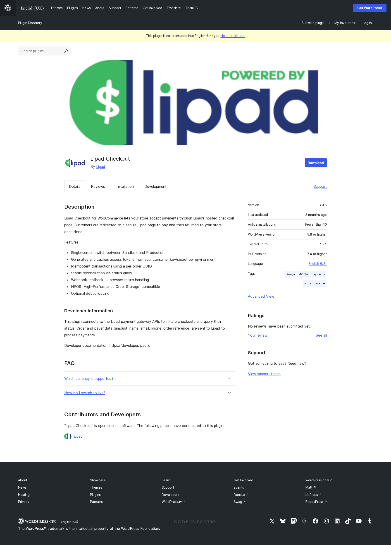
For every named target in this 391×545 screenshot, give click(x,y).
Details (74, 186)
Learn (166, 480)
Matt (310, 487)
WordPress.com (319, 480)
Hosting (24, 495)
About (22, 480)
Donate (241, 495)
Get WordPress (369, 8)
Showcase (98, 480)
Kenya (290, 274)
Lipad (100, 166)
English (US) (318, 263)
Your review (257, 335)
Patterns (96, 502)
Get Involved (243, 480)
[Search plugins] (66, 50)
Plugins (95, 495)
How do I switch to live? (84, 393)
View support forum (264, 373)
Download (316, 163)
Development (155, 186)
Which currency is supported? (88, 378)
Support (320, 186)
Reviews (98, 186)
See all (321, 335)
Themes (96, 487)
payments (318, 274)
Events (239, 487)
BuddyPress (316, 502)
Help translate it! (233, 36)
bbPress (313, 495)
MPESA (303, 274)
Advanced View (261, 296)
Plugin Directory (30, 23)
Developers (170, 495)
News (22, 487)
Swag (240, 502)
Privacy (23, 502)
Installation (125, 186)
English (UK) (69, 521)
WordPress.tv (174, 502)
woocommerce (314, 283)
